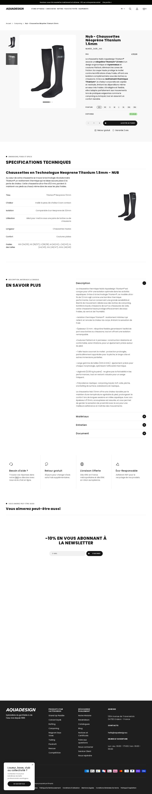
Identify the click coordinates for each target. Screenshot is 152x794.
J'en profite (106, 2)
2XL (129, 107)
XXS (100, 107)
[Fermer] (32, 764)
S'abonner (96, 553)
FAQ (17, 477)
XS (105, 107)
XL (124, 107)
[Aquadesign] (15, 9)
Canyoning (18, 23)
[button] (130, 8)
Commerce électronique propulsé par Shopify (37, 783)
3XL (135, 107)
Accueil (8, 23)
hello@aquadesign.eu (117, 732)
